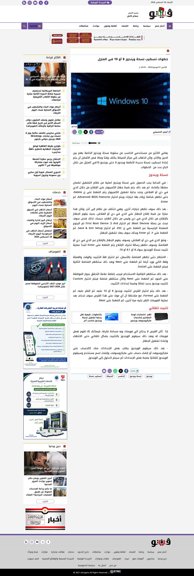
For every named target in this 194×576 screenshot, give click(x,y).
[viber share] (104, 371)
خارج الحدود (83, 552)
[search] (24, 26)
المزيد (45, 243)
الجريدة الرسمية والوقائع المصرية (58, 559)
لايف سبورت (33, 559)
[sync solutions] (115, 572)
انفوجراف (116, 559)
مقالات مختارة (58, 552)
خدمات (71, 552)
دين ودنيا (162, 559)
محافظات (83, 26)
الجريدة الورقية (99, 2)
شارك (98, 132)
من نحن (112, 565)
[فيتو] (161, 14)
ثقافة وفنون (110, 26)
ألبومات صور (138, 559)
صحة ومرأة (33, 552)
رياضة (136, 26)
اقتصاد (124, 26)
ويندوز (149, 376)
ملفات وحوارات (102, 559)
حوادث (96, 26)
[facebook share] (91, 132)
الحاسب (121, 376)
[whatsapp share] (80, 132)
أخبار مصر (160, 26)
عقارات (44, 552)
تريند (126, 559)
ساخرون (150, 559)
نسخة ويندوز (135, 376)
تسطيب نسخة (95, 376)
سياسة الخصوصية (86, 565)
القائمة (34, 26)
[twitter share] (86, 132)
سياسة (146, 26)
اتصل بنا (102, 565)
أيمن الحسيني (160, 132)
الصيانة (110, 376)
